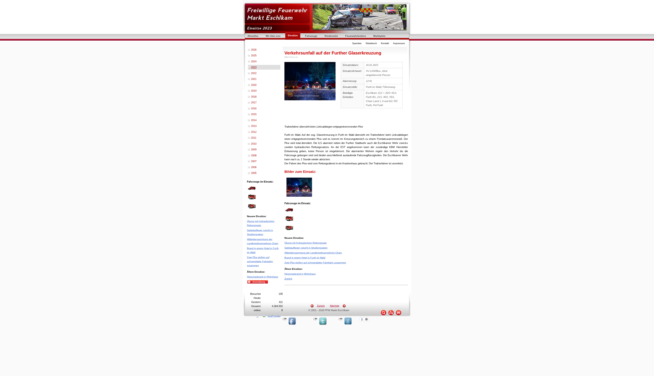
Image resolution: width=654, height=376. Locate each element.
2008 (253, 155)
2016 (253, 108)
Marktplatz (379, 36)
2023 (253, 67)
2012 (253, 131)
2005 (253, 172)
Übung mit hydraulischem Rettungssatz (305, 243)
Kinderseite (331, 36)
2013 (253, 125)
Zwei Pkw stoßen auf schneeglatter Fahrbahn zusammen (315, 262)
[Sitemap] (391, 315)
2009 (253, 149)
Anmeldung (258, 281)
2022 (253, 73)
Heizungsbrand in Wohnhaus (300, 274)
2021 (253, 78)
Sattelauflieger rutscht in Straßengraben (306, 248)
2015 (253, 114)
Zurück (288, 278)
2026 (253, 49)
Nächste (334, 305)
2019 (253, 90)
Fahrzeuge (311, 36)
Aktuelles (252, 36)
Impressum (399, 43)
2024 (253, 61)
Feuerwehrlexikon (355, 36)
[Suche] (383, 315)
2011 (253, 137)
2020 (253, 84)
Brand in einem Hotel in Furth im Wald (304, 257)
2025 (253, 55)
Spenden (357, 43)
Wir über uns (273, 36)
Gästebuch (371, 43)
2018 (253, 96)
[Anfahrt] (398, 315)
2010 (253, 143)
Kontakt (385, 43)
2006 (253, 167)
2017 (253, 102)
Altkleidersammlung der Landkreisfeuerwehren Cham (313, 253)
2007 (253, 161)
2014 (253, 120)
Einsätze (293, 35)
